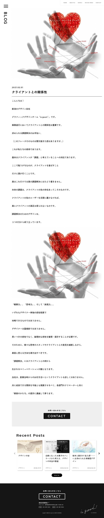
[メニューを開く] (6, 6)
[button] (99, 453)
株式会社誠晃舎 (43, 502)
